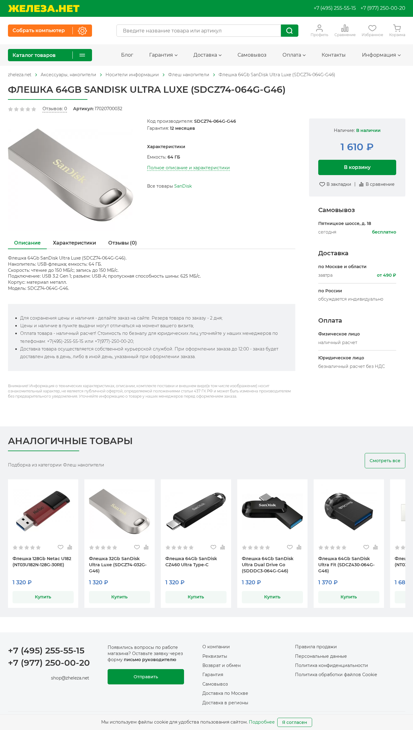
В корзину (357, 167)
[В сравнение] (70, 547)
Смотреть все (385, 460)
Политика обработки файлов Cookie (336, 674)
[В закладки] (61, 547)
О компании (216, 647)
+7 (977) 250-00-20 (382, 8)
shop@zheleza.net (70, 678)
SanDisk (183, 186)
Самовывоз (252, 55)
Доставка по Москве (225, 693)
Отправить (146, 676)
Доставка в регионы (225, 703)
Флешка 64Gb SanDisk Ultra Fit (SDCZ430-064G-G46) (346, 565)
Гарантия (212, 674)
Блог (127, 55)
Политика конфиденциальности (331, 665)
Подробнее (262, 722)
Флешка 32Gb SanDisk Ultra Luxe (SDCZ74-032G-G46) (117, 565)
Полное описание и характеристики (188, 167)
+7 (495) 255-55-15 (335, 8)
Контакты (334, 55)
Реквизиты (214, 656)
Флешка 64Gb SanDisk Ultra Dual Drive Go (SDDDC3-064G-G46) (267, 565)
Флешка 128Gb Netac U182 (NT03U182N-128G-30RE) (42, 561)
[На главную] (43, 8)
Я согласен (294, 722)
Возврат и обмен (221, 665)
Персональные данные (321, 656)
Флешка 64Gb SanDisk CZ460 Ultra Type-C (191, 561)
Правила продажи (316, 647)
